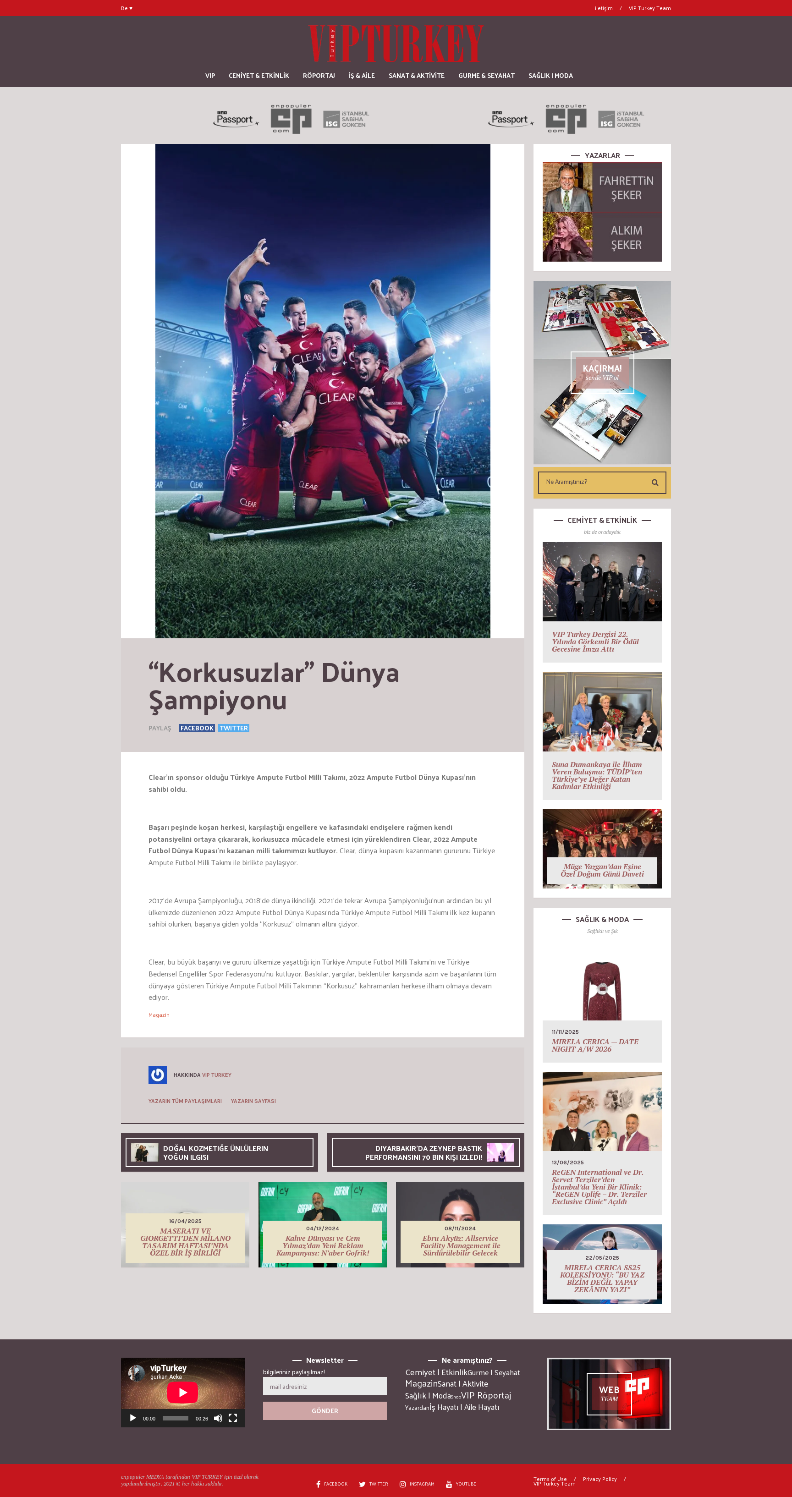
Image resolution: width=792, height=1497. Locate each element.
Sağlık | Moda (428, 1395)
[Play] (133, 1418)
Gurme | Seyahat (494, 1372)
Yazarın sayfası (253, 1101)
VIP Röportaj (486, 1395)
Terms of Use (550, 1478)
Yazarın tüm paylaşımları (185, 1101)
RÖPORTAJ (319, 75)
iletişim (604, 8)
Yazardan (417, 1408)
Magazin (159, 1014)
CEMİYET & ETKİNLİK (259, 75)
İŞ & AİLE (362, 75)
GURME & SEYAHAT (486, 75)
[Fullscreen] (232, 1418)
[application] (183, 1392)
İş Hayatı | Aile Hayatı (464, 1407)
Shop (456, 1396)
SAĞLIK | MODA (550, 75)
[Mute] (218, 1418)
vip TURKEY (216, 1075)
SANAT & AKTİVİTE (417, 75)
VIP (210, 75)
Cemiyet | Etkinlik (436, 1372)
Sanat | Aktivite (463, 1383)
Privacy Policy (600, 1478)
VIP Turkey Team (650, 8)
